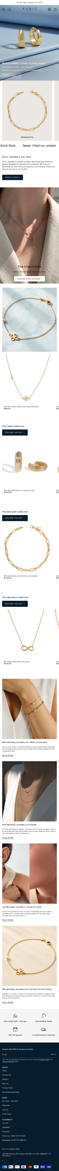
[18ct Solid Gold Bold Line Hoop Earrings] (27, 463)
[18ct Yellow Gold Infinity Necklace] (27, 634)
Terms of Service (8, 1061)
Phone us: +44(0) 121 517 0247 (13, 1136)
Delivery (5, 1079)
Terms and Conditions (10, 1092)
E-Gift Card (6, 1114)
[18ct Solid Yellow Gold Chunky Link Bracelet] (27, 548)
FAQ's (4, 1071)
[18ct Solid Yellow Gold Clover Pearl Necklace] (27, 379)
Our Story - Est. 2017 (10, 1101)
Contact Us (6, 1075)
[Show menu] (3, 9)
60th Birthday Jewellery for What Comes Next (24, 742)
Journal (5, 1110)
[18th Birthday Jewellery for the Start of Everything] (29, 956)
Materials (6, 1105)
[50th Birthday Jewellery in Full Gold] (29, 791)
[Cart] (55, 9)
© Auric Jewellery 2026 (10, 1149)
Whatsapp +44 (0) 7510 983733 (14, 1140)
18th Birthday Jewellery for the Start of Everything (27, 989)
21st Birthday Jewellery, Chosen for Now (22, 907)
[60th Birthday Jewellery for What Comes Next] (29, 709)
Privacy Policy (44, 1059)
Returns (5, 1084)
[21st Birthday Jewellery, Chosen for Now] (29, 873)
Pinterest (5, 1132)
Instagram (6, 1127)
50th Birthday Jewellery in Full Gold (19, 825)
